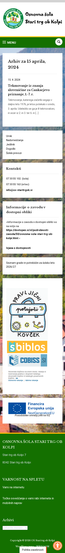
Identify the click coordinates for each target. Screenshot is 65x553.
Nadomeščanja (14, 140)
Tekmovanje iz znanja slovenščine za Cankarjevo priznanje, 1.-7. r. (29, 90)
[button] (9, 42)
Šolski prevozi (14, 153)
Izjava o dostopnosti (18, 248)
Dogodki (10, 148)
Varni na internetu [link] (13, 487)
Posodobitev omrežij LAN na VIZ (32, 415)
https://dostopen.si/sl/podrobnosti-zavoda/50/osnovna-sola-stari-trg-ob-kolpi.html (29, 234)
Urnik (9, 136)
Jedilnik (10, 144)
